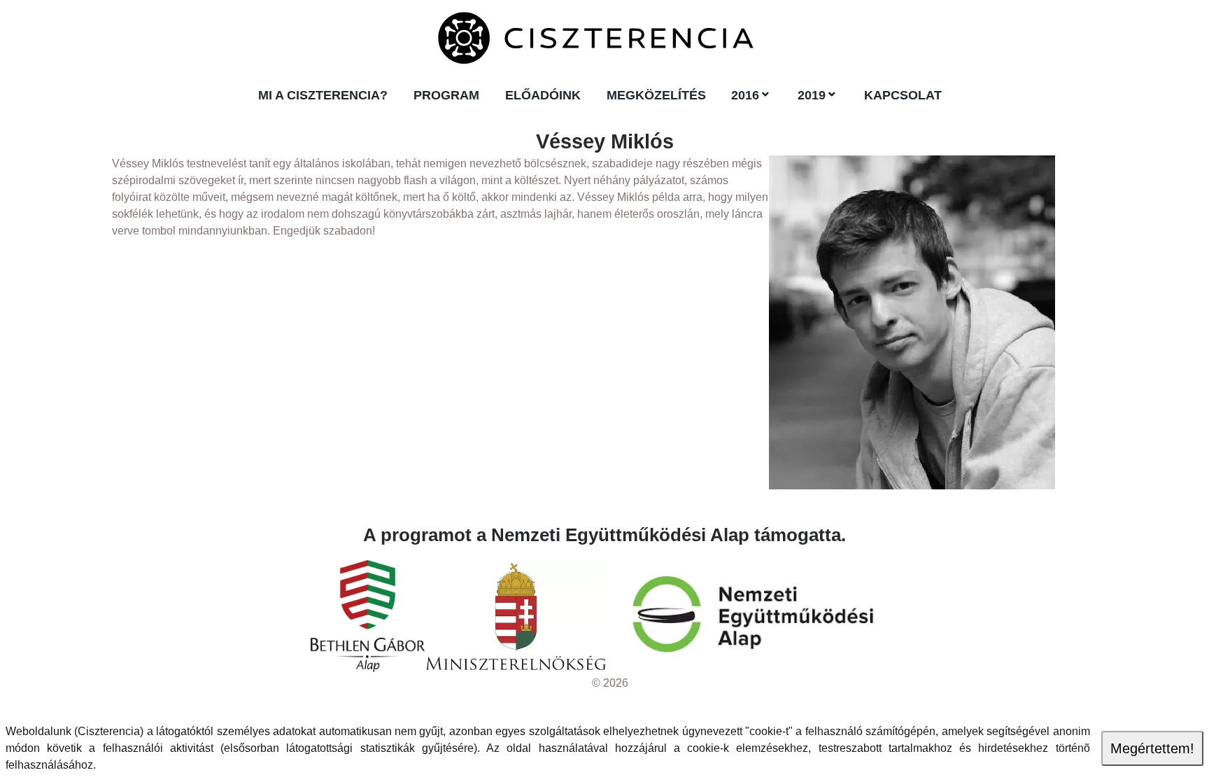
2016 (745, 95)
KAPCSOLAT (903, 95)
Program (446, 95)
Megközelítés (656, 95)
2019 (812, 95)
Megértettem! (1152, 748)
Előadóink (543, 95)
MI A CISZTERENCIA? (323, 95)
